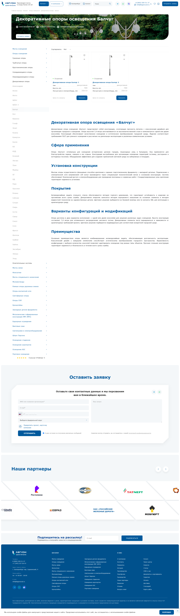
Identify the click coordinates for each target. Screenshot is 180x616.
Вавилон (16, 119)
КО (14, 146)
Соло (14, 226)
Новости (146, 565)
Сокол (15, 221)
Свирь (15, 207)
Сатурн (15, 202)
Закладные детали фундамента (25, 310)
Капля (15, 142)
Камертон (16, 137)
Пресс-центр (148, 562)
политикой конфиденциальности (140, 433)
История (120, 568)
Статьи (146, 568)
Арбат (15, 100)
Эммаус (15, 254)
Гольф (15, 123)
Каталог (87, 3)
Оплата (146, 580)
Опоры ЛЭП (17, 300)
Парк (14, 184)
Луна (14, 165)
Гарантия (147, 577)
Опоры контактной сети (22, 291)
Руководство (121, 577)
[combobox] (20, 414)
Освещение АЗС (19, 349)
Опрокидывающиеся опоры (23, 77)
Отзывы (119, 586)
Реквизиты (120, 565)
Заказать (81, 98)
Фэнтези (16, 235)
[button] (158, 469)
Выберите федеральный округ (31, 420)
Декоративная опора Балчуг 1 (66, 82)
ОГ (14, 174)
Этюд (14, 258)
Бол (14, 114)
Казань (15, 133)
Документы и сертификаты (153, 574)
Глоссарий (147, 586)
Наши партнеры (122, 580)
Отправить (29, 433)
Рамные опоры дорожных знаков (26, 286)
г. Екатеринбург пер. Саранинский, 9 (25, 569)
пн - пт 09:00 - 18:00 (20, 575)
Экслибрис (17, 249)
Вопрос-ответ (121, 589)
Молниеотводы (18, 282)
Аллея (15, 91)
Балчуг (15, 109)
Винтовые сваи (18, 326)
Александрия (18, 86)
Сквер (15, 216)
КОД (14, 151)
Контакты (120, 562)
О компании (121, 559)
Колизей (16, 156)
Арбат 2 (16, 105)
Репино (15, 193)
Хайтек (15, 244)
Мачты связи (18, 268)
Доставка (147, 583)
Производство (122, 571)
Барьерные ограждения (22, 321)
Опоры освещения (20, 53)
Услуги (146, 559)
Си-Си (15, 212)
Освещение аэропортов (22, 345)
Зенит (15, 128)
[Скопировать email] (135, 4)
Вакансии (120, 583)
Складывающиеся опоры (22, 72)
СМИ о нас (147, 571)
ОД (14, 179)
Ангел (15, 95)
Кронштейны (17, 305)
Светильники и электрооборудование (27, 331)
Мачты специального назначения (26, 277)
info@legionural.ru (143, 5)
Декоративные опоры (21, 81)
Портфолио (121, 574)
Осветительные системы (22, 263)
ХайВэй (15, 240)
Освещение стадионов (21, 340)
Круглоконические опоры (23, 67)
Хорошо (166, 612)
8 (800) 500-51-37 (143, 2)
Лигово (15, 160)
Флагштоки (17, 272)
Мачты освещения (20, 49)
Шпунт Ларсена (19, 335)
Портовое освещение (21, 354)
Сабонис (16, 198)
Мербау (15, 170)
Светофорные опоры (21, 296)
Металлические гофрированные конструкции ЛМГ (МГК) (25, 316)
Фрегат (15, 230)
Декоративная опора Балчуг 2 (106, 82)
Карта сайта (148, 589)
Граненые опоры (19, 58)
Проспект (16, 188)
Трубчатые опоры (20, 63)
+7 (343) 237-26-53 (19, 563)
